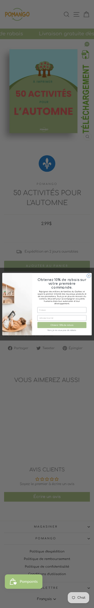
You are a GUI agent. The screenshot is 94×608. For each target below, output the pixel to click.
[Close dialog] (89, 276)
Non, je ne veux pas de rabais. (61, 330)
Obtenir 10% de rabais (62, 325)
